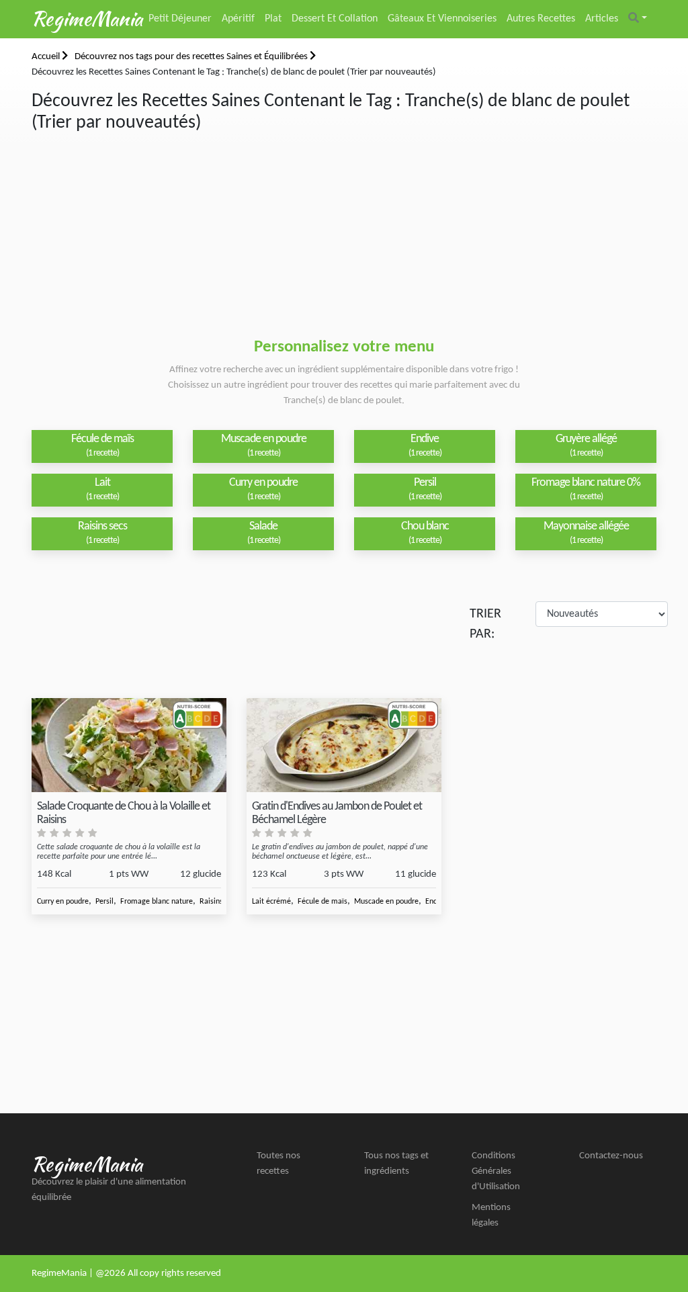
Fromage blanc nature (156, 902)
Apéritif (238, 18)
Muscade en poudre (386, 902)
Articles (601, 18)
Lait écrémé (271, 902)
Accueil (47, 57)
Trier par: (485, 624)
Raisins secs (219, 902)
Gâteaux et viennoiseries (442, 18)
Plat (273, 18)
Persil (104, 902)
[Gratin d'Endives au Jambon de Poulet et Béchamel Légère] (344, 745)
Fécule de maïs (322, 902)
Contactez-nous (611, 1156)
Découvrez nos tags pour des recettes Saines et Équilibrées (192, 57)
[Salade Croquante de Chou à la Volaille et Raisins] (129, 745)
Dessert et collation (335, 18)
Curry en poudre (63, 902)
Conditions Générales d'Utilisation (496, 1171)
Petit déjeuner (180, 18)
